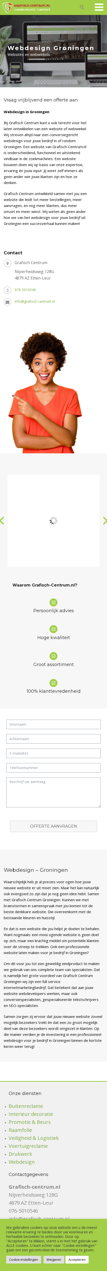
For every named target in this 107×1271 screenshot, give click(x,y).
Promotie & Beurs (30, 1122)
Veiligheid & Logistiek (34, 1138)
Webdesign (22, 1162)
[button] (82, 6)
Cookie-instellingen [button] (23, 1259)
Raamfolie (20, 1130)
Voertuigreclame (28, 1146)
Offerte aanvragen (53, 826)
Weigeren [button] (54, 1259)
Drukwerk (20, 1154)
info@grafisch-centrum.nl (35, 301)
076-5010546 (25, 289)
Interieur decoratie (31, 1114)
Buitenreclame (26, 1106)
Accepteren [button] (77, 1259)
